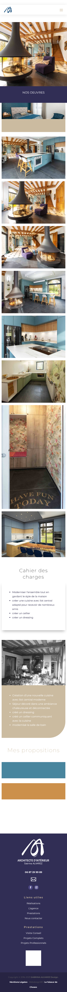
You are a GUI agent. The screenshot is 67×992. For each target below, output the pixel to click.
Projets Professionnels (33, 942)
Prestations (33, 913)
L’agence (33, 908)
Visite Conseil (33, 933)
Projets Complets (33, 938)
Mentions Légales (18, 982)
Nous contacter (33, 918)
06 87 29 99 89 (33, 872)
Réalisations (33, 903)
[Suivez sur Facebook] (30, 887)
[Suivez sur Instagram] (36, 887)
